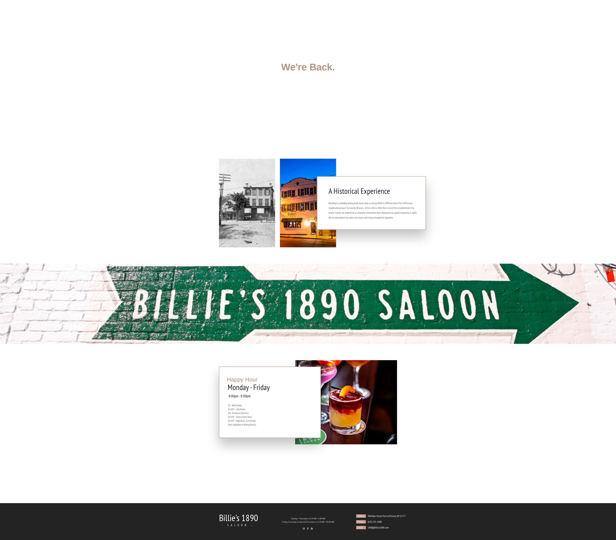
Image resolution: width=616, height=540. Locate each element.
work (324, 12)
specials (287, 12)
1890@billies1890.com (378, 527)
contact (338, 12)
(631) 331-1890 (375, 521)
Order (352, 12)
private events (307, 12)
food (273, 12)
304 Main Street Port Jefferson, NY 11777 (387, 516)
